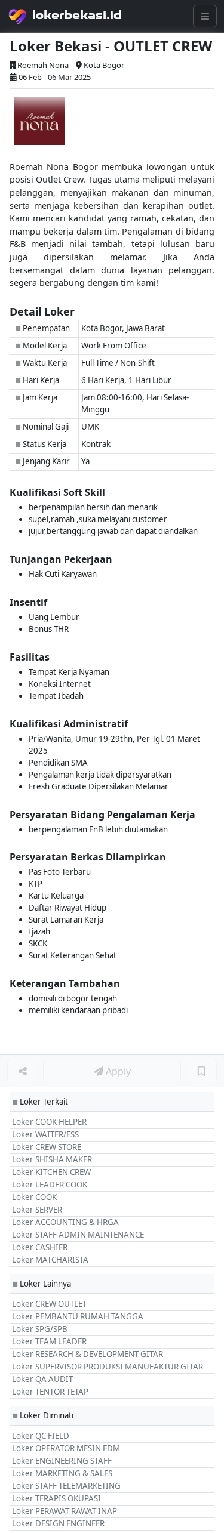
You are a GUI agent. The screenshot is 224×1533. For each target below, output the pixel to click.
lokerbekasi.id (77, 15)
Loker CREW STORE (46, 1147)
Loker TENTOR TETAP (50, 1391)
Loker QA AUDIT (42, 1379)
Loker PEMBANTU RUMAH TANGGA (77, 1316)
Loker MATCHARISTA (50, 1259)
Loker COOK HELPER (49, 1121)
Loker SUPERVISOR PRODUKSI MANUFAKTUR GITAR (107, 1366)
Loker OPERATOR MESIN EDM (66, 1448)
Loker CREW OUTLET (49, 1303)
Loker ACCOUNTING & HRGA (65, 1222)
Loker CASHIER (39, 1247)
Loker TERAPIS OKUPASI (56, 1498)
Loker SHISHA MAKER (52, 1159)
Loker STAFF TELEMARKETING (66, 1485)
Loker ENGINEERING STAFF (62, 1460)
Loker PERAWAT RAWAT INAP (64, 1511)
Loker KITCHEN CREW (51, 1172)
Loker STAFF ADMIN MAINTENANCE (78, 1234)
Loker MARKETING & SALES (62, 1473)
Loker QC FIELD (40, 1435)
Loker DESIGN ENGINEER (58, 1523)
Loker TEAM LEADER (49, 1341)
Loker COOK (34, 1197)
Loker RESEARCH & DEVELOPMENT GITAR (87, 1354)
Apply (117, 1071)
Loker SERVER (37, 1209)
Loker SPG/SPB (39, 1329)
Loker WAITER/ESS (45, 1134)
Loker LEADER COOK (49, 1184)
